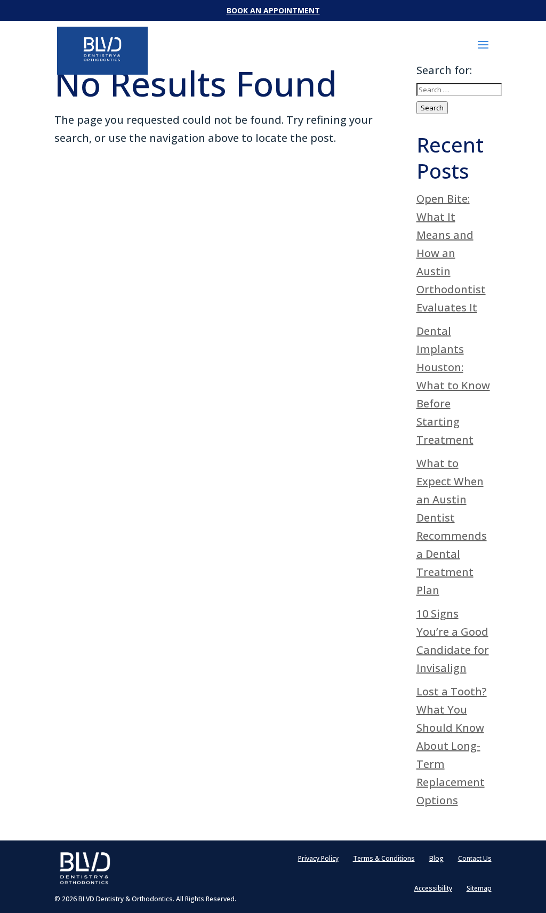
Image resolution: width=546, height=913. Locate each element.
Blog (436, 858)
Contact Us (475, 858)
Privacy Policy (318, 858)
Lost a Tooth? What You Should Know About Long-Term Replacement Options (451, 745)
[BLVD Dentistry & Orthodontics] (102, 49)
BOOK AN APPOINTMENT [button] (273, 10)
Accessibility (433, 888)
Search (432, 108)
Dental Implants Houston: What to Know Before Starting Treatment (453, 385)
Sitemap (479, 888)
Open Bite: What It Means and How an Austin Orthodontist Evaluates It (451, 253)
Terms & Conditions (384, 858)
